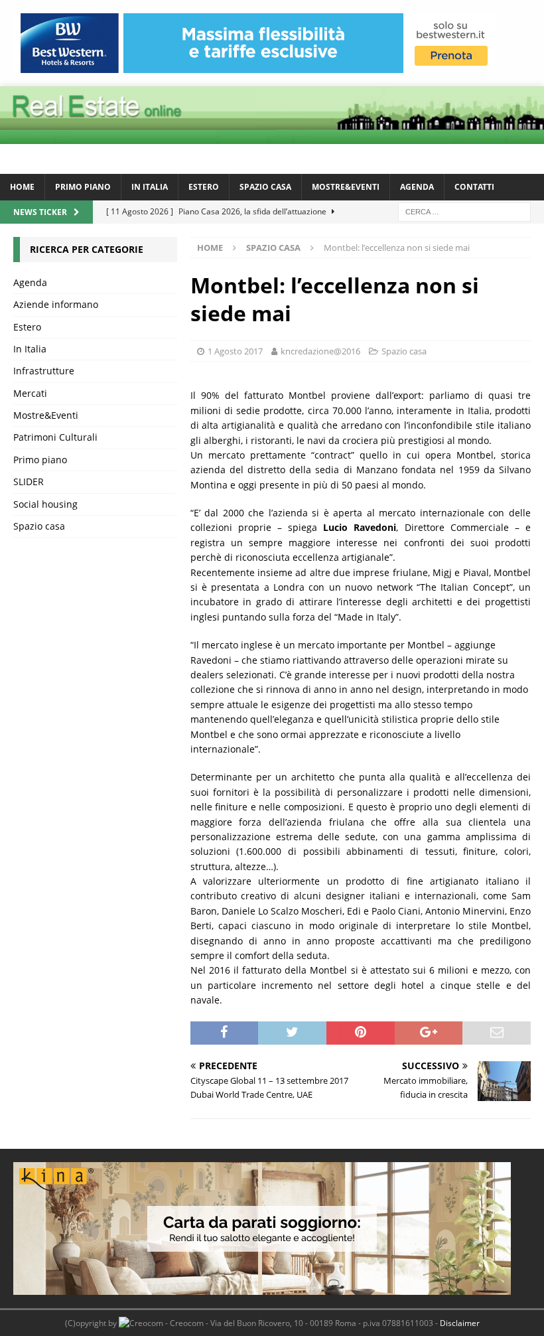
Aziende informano (55, 304)
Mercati (30, 393)
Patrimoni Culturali (55, 437)
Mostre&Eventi (345, 186)
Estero (203, 186)
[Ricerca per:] (464, 210)
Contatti (474, 186)
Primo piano (83, 186)
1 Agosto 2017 (235, 351)
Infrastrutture (43, 370)
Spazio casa (265, 186)
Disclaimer (460, 1323)
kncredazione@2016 (320, 351)
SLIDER (28, 481)
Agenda (417, 186)
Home (22, 186)
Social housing (45, 504)
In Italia (149, 186)
